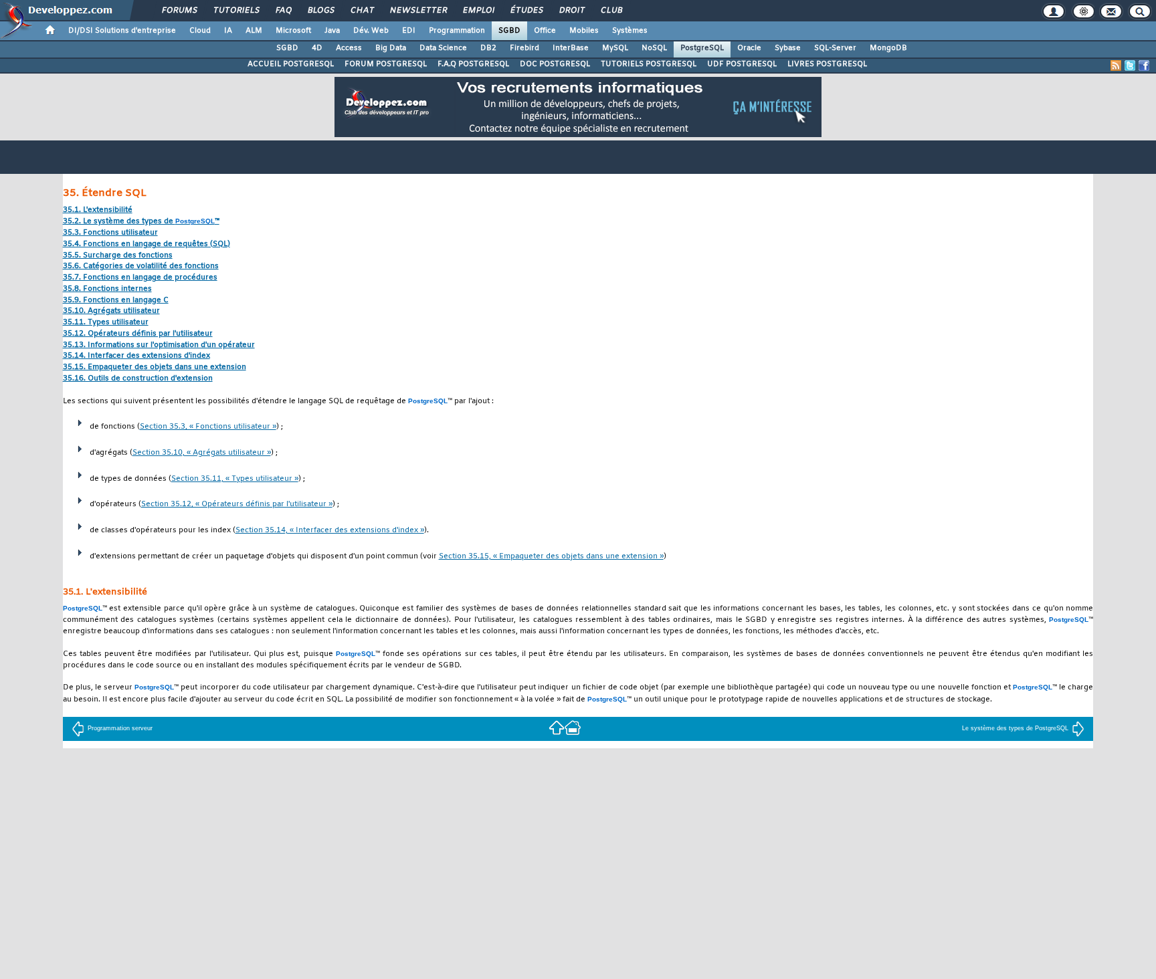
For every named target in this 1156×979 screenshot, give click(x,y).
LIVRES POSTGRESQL (827, 64)
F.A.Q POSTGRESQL (473, 64)
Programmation (457, 30)
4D (317, 48)
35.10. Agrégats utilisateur (111, 311)
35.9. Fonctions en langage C (116, 301)
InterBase (571, 48)
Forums (179, 10)
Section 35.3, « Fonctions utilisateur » (208, 427)
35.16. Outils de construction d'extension (138, 379)
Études (526, 10)
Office (545, 30)
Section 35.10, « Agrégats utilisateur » (201, 453)
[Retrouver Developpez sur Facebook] (1144, 65)
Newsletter (418, 10)
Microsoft (293, 30)
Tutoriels (235, 10)
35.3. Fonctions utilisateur (110, 233)
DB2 (488, 48)
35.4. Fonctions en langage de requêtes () (146, 244)
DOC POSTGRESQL (555, 64)
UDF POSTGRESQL (742, 64)
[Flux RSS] (1116, 65)
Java (332, 30)
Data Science (443, 48)
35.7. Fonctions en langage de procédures (140, 278)
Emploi (478, 10)
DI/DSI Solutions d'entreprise (122, 30)
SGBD (509, 30)
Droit (571, 10)
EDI (408, 30)
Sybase (788, 48)
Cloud (200, 30)
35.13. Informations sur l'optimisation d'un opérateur (159, 345)
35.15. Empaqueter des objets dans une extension (154, 367)
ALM (254, 30)
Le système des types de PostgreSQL (1015, 728)
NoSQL (654, 48)
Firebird (524, 48)
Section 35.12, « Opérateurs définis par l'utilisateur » (236, 505)
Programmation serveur (120, 728)
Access (349, 48)
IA (228, 30)
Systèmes (630, 30)
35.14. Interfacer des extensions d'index (136, 356)
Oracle (749, 48)
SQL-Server (835, 48)
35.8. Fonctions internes (107, 289)
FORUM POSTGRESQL (386, 64)
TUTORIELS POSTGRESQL (648, 64)
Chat (362, 10)
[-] (573, 726)
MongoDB (888, 48)
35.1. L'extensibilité (97, 210)
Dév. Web (371, 30)
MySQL (615, 48)
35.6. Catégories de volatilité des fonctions (141, 266)
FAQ (283, 10)
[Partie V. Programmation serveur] (557, 726)
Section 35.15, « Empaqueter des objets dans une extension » (551, 557)
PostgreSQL (702, 48)
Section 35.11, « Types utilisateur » (234, 479)
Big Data (390, 48)
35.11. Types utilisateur (106, 323)
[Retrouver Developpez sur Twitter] (1130, 65)
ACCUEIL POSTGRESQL (291, 64)
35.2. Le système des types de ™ (141, 222)
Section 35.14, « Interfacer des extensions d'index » (329, 531)
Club (611, 10)
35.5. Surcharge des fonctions (118, 256)
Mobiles (584, 30)
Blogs (320, 10)
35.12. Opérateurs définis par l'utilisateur (138, 334)
